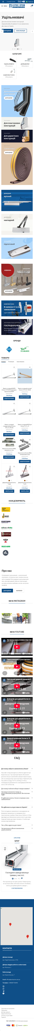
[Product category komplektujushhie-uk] (9, 74)
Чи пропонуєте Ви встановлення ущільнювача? (12, 829)
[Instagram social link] (3, 1)
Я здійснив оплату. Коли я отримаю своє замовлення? (15, 798)
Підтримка (4, 1010)
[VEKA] (9, 349)
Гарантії (3, 1017)
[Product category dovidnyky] (25, 63)
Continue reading (17, 888)
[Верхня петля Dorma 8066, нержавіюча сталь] (9, 442)
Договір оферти (5, 1012)
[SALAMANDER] (25, 349)
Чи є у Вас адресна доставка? (11, 825)
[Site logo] (17, 6)
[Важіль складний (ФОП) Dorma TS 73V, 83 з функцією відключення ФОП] (9, 376)
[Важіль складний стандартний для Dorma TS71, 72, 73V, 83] (9, 412)
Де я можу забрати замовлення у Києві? (14, 768)
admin (15, 878)
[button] (1, 31)
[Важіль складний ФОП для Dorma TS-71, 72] (25, 412)
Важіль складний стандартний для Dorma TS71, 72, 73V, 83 (9, 426)
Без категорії (17, 869)
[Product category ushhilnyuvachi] (9, 63)
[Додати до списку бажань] (14, 367)
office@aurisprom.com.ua (13, 979)
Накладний (9, 486)
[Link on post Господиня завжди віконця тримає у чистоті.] (17, 857)
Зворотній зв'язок (6, 1013)
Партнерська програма (7, 1008)
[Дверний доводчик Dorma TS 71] (25, 471)
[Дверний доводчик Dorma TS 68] (9, 471)
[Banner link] (17, 101)
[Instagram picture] (7, 618)
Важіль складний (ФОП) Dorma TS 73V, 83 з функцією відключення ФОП (9, 390)
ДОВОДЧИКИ (9, 393)
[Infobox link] (17, 958)
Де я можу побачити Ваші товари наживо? (15, 788)
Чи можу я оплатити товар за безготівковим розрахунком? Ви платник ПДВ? (15, 793)
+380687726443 (11, 1)
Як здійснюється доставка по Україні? (14, 807)
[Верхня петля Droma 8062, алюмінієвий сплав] (25, 444)
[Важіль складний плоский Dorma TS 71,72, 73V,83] (25, 376)
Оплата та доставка (6, 1015)
